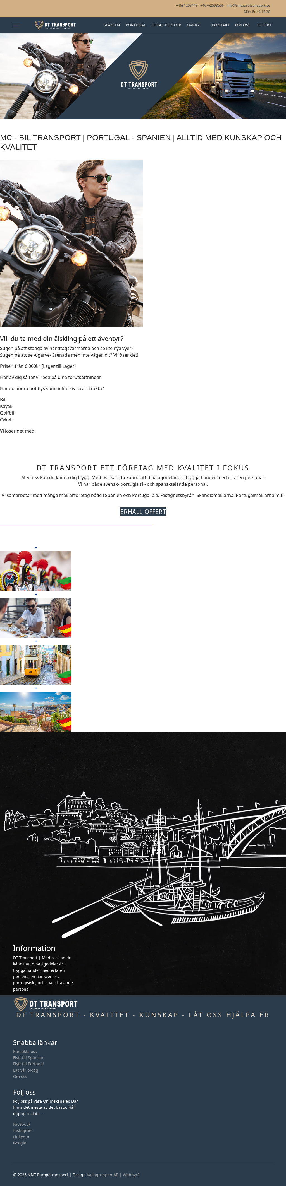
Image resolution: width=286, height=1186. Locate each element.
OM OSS (243, 25)
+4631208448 (186, 5)
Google (19, 1143)
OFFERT (264, 25)
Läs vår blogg (25, 1070)
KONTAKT (221, 25)
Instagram (23, 1130)
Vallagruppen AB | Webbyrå (113, 1174)
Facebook (21, 1124)
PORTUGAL (136, 25)
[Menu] (16, 25)
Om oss (20, 1076)
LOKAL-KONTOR (166, 25)
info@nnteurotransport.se (248, 5)
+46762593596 (212, 5)
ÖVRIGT (194, 25)
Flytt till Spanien (28, 1057)
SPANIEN (112, 25)
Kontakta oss (25, 1051)
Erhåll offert (143, 511)
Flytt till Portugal (28, 1063)
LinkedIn (21, 1136)
